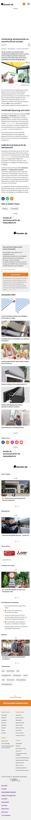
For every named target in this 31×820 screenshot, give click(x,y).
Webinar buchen (20, 723)
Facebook (3, 442)
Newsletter (7, 442)
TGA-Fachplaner (6, 815)
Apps (3, 671)
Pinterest (17, 442)
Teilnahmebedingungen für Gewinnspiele (7, 746)
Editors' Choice (19, 765)
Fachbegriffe (19, 743)
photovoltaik (5, 802)
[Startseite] (7, 4)
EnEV (18, 671)
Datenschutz (4, 741)
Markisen (5, 208)
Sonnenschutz (10, 680)
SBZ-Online (4, 812)
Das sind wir (19, 730)
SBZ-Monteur (5, 809)
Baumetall (4, 785)
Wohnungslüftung (21, 680)
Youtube (21, 442)
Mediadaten (19, 720)
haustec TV (18, 751)
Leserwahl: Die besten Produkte (21, 754)
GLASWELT (4, 799)
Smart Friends (10, 123)
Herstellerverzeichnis (21, 768)
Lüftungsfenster (17, 675)
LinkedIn (3, 728)
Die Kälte (3, 789)
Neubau (25, 675)
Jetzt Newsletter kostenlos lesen (15, 703)
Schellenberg (7, 157)
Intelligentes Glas (6, 675)
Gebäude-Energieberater (8, 795)
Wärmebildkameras (7, 684)
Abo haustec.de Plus (21, 748)
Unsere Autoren (20, 733)
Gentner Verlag (19, 717)
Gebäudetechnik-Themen (22, 760)
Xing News (4, 725)
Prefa (3, 680)
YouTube (3, 733)
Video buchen (19, 725)
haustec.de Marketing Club (22, 757)
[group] (15, 491)
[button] (3, 198)
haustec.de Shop (20, 728)
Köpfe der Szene (20, 763)
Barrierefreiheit (10, 671)
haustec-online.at (20, 735)
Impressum (19, 715)
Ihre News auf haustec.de (22, 770)
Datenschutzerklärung (11, 289)
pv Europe (4, 805)
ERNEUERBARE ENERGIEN (8, 792)
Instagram (12, 442)
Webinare (18, 746)
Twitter (3, 730)
